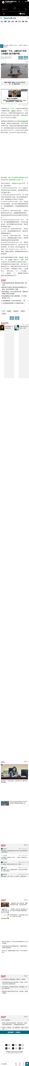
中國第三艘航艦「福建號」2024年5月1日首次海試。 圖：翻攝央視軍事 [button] (14, 83)
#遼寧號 (23, 311)
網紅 (26, 21)
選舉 (20, 848)
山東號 (10, 259)
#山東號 (4, 313)
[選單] (1, 18)
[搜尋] (27, 18)
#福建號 (9, 311)
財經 (9, 21)
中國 (16, 21)
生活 (19, 21)
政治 (2, 21)
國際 (5, 21)
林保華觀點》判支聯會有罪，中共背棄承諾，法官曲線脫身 (9, 327)
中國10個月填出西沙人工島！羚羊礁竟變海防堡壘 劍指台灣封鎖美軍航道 (24, 327)
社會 (12, 21)
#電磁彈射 (15, 311)
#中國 (3, 311)
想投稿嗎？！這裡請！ (14, 1032)
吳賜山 (6, 57)
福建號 (13, 111)
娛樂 (23, 21)
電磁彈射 (25, 121)
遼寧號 (21, 257)
